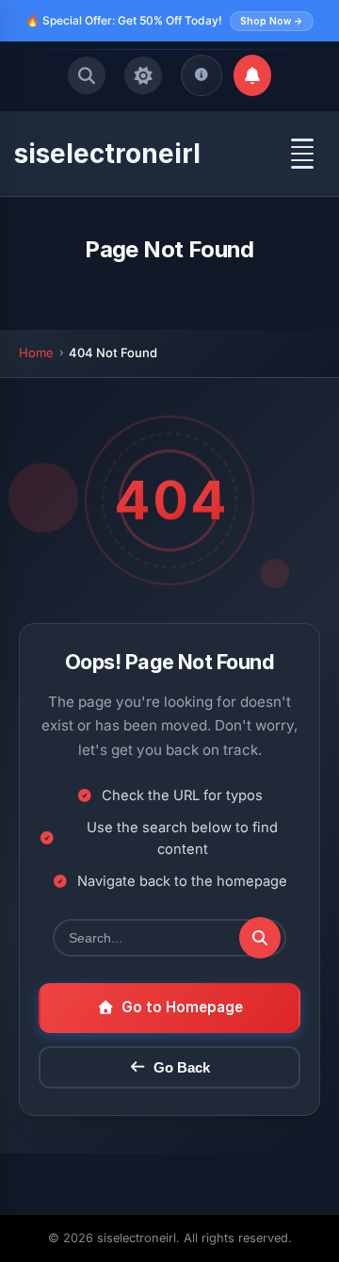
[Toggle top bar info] (201, 75)
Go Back (181, 1067)
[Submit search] (260, 938)
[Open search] (86, 75)
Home (36, 352)
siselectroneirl (107, 154)
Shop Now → (271, 20)
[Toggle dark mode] (143, 75)
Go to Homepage (182, 1007)
